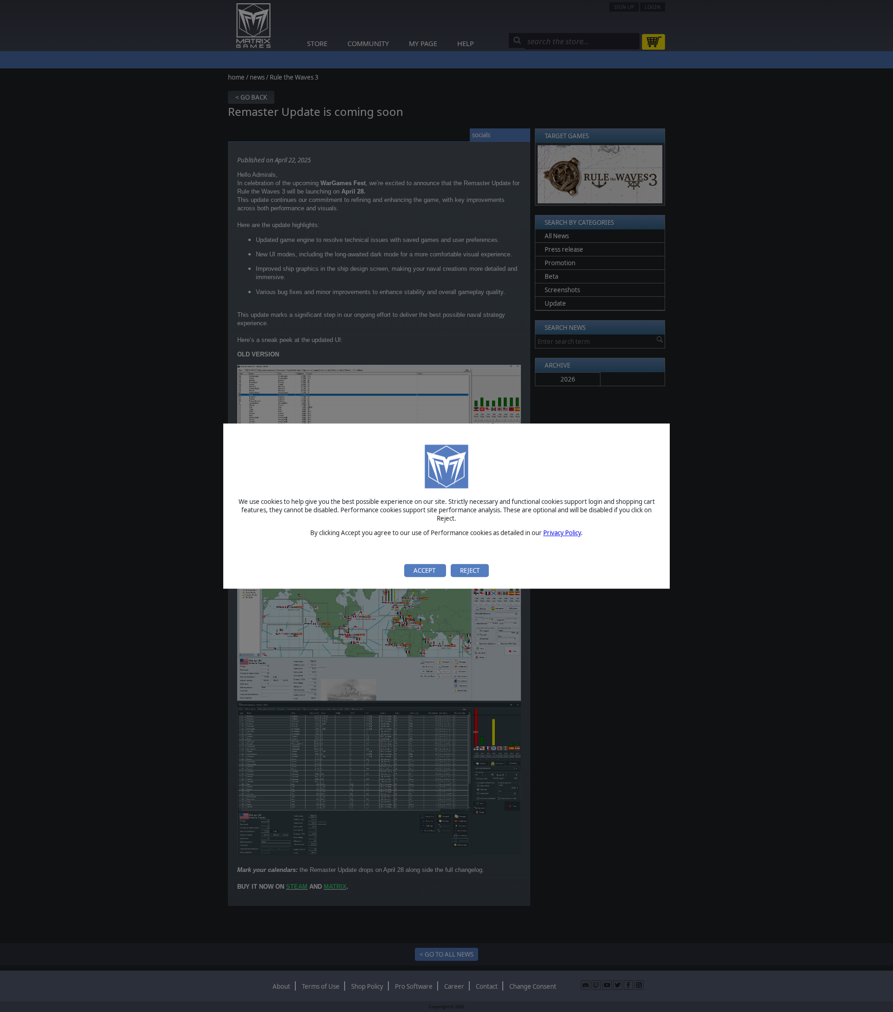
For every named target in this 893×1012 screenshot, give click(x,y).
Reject (470, 570)
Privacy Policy (562, 533)
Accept (425, 570)
